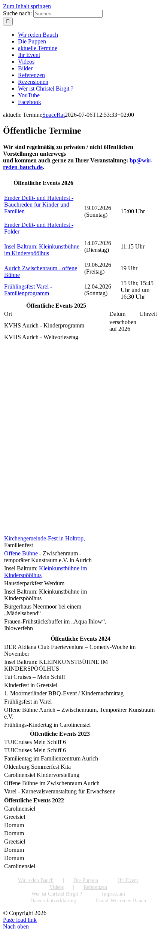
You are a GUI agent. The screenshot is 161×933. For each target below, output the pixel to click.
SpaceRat (53, 115)
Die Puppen (85, 880)
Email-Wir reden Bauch (121, 900)
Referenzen (95, 887)
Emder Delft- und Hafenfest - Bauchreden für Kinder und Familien (38, 204)
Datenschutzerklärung (53, 900)
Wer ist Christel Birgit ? (56, 894)
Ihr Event (128, 880)
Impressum (113, 894)
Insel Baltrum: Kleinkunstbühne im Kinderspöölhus (41, 249)
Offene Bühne (21, 553)
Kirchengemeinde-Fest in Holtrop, (44, 538)
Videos (56, 887)
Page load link (20, 920)
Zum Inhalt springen (27, 6)
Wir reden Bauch (36, 880)
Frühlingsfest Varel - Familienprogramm (28, 289)
